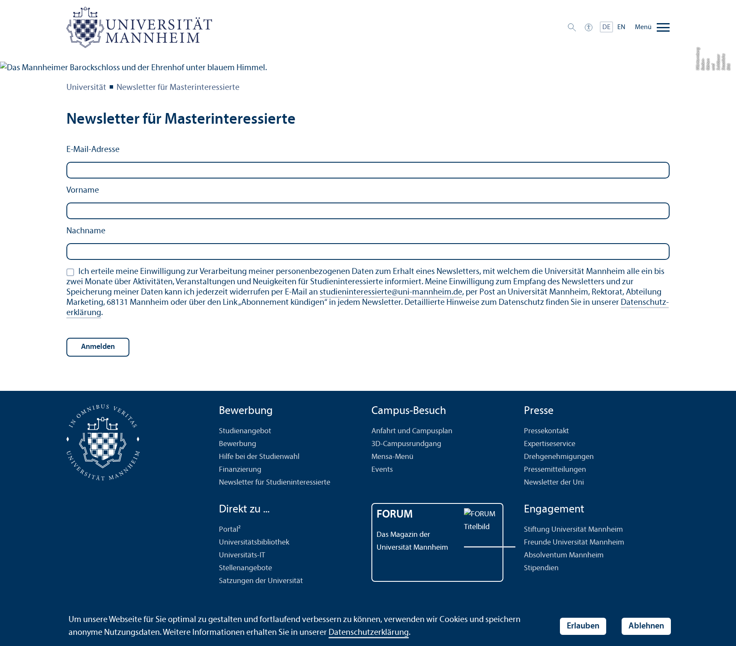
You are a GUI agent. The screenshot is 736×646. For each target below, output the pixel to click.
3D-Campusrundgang (406, 444)
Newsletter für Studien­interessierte (274, 483)
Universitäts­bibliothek (254, 543)
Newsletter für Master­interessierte (178, 87)
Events (382, 470)
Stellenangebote (245, 568)
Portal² (230, 530)
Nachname (85, 231)
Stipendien (541, 568)
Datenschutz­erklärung (369, 632)
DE (606, 27)
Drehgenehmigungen (559, 457)
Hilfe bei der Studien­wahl (259, 457)
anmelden (98, 347)
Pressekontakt (546, 431)
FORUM (395, 515)
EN (621, 27)
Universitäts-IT (242, 555)
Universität (86, 87)
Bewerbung (237, 444)
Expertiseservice (549, 444)
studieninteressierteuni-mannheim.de (391, 292)
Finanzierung (240, 470)
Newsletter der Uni (554, 483)
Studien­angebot (245, 431)
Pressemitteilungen (555, 470)
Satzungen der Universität (261, 581)
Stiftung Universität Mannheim (573, 530)
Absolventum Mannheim (564, 555)
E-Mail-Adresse (93, 150)
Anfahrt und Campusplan (411, 431)
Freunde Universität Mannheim (574, 543)
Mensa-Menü (392, 457)
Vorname (82, 190)
